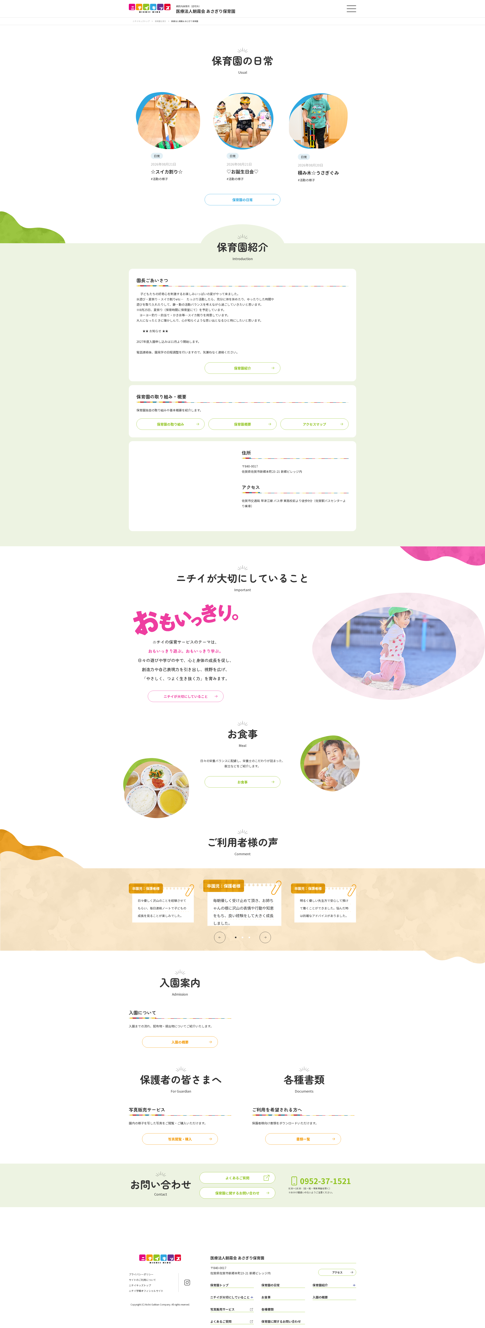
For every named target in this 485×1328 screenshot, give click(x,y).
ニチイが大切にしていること (186, 696)
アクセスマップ (314, 424)
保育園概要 (242, 424)
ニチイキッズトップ (141, 21)
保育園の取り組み (170, 424)
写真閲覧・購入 (180, 1138)
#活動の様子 (159, 179)
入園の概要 (180, 1042)
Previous (219, 937)
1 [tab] (235, 937)
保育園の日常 (242, 199)
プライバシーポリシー (141, 1274)
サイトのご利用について (142, 1280)
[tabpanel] (242, 903)
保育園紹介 (242, 368)
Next (265, 937)
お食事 (242, 781)
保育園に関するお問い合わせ (237, 1192)
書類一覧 (303, 1138)
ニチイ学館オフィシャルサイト (146, 1291)
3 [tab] (249, 937)
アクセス (337, 1272)
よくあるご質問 (237, 1177)
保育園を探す (160, 21)
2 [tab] (242, 937)
